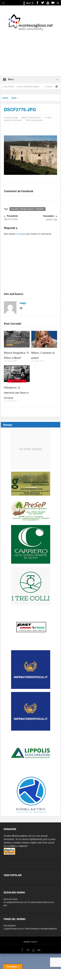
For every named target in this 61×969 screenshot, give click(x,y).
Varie (14, 98)
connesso (21, 233)
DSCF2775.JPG (11, 218)
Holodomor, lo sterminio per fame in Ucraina (16, 392)
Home (5, 98)
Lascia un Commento (13, 120)
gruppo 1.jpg (50, 218)
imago (23, 303)
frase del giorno (10, 925)
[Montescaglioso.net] (30, 21)
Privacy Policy (30, 942)
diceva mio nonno (10, 899)
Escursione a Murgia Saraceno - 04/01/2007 (27, 209)
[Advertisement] (30, 51)
